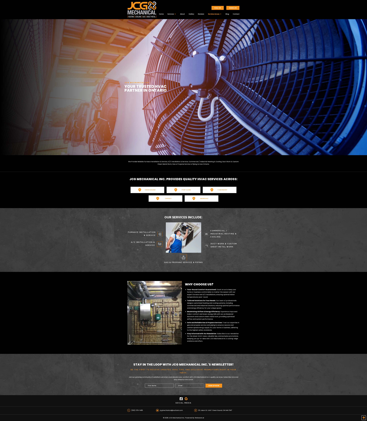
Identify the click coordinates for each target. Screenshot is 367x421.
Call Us (217, 8)
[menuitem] (161, 13)
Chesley (168, 198)
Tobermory (222, 190)
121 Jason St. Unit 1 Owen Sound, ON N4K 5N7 (215, 410)
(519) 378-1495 (137, 410)
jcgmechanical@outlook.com (171, 410)
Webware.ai (199, 418)
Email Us (233, 8)
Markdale (204, 198)
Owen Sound (150, 190)
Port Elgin (186, 190)
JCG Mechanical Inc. (177, 418)
